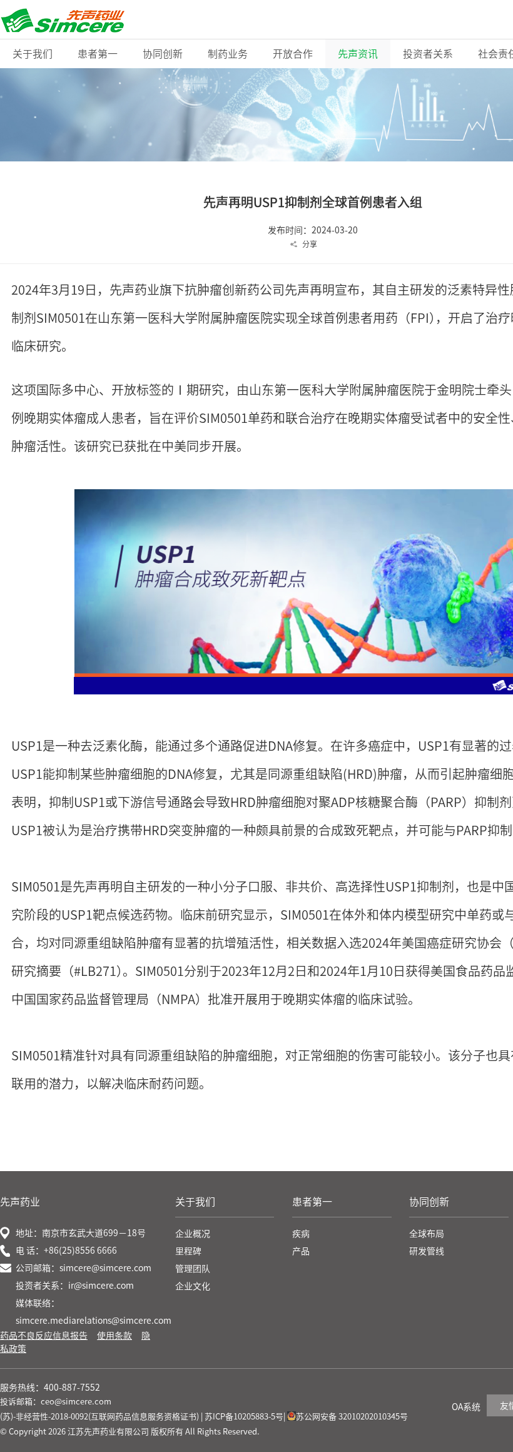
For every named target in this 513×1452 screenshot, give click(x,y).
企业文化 (192, 1286)
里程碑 (188, 1251)
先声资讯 (358, 54)
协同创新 (163, 54)
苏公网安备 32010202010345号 (352, 1417)
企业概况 (192, 1233)
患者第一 (98, 54)
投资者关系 (428, 54)
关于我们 (33, 54)
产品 (301, 1251)
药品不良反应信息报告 (44, 1335)
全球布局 (426, 1233)
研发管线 (426, 1251)
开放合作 (293, 54)
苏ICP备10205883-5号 (244, 1417)
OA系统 (466, 1407)
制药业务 (228, 54)
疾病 (301, 1233)
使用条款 (114, 1335)
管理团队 (192, 1268)
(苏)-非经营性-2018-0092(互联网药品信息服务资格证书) (99, 1417)
